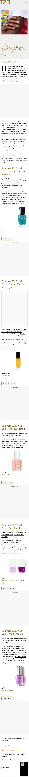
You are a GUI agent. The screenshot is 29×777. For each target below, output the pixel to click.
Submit (5, 767)
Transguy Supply (6, 185)
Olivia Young (6, 55)
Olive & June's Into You (14, 433)
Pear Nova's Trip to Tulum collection (11, 331)
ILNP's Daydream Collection (18, 640)
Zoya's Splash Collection (20, 181)
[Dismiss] (26, 763)
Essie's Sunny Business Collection (11, 435)
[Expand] (22, 763)
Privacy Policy (5, 771)
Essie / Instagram (28, 22)
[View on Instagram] (14, 309)
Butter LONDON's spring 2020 (16, 329)
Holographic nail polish (8, 129)
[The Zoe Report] (5, 2)
